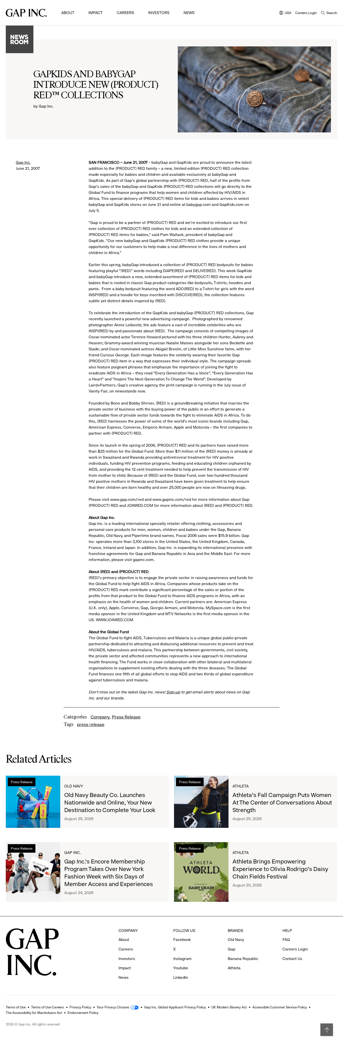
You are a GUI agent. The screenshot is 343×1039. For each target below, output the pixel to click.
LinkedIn (180, 977)
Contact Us (292, 958)
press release (90, 724)
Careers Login (306, 13)
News (189, 12)
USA (285, 13)
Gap (231, 949)
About (67, 12)
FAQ (286, 939)
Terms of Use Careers (47, 1007)
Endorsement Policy (83, 1013)
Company (100, 717)
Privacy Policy (80, 1007)
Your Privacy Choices (113, 1007)
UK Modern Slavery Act (229, 1007)
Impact (95, 12)
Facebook (182, 939)
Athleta (241, 786)
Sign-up (173, 692)
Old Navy (73, 786)
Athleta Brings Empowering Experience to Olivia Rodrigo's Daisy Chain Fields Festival (280, 869)
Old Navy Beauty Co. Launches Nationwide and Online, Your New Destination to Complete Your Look (109, 802)
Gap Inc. (23, 162)
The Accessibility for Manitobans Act (34, 1013)
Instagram (182, 958)
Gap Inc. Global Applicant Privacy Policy (175, 1007)
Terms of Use (16, 1007)
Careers (125, 12)
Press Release (126, 717)
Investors (158, 12)
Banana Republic (243, 958)
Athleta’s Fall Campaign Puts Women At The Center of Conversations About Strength (282, 802)
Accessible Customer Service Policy (279, 1007)
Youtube (180, 968)
